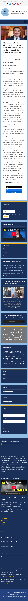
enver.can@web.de (9, 576)
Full (16, 308)
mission (15, 1)
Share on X (15, 187)
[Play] (4, 239)
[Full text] (5, 275)
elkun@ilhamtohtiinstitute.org (12, 583)
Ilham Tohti (6, 245)
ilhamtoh (7, 55)
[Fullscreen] (23, 239)
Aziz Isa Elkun (23, 596)
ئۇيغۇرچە (21, 1)
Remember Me (7, 425)
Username (5, 412)
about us (10, 1)
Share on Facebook (15, 189)
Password (5, 418)
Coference (5, 252)
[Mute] (21, 239)
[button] (3, 21)
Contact (5, 256)
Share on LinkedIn (14, 192)
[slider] (23, 321)
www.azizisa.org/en (6, 584)
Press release (6, 249)
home (4, 1)
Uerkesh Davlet (15, 182)
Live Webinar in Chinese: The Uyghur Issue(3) (13, 358)
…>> (6, 471)
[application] (14, 234)
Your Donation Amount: (8, 208)
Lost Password (6, 431)
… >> (15, 511)
